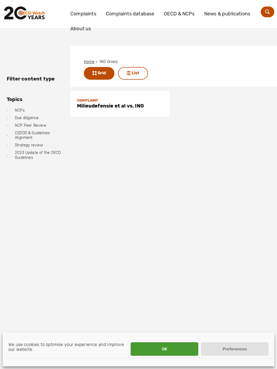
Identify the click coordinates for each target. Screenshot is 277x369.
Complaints (83, 14)
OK (164, 349)
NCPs (20, 110)
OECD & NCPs (179, 14)
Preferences (235, 349)
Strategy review (29, 145)
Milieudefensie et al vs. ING (110, 106)
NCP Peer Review (30, 125)
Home (89, 61)
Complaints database (130, 14)
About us (80, 29)
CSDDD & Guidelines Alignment (32, 135)
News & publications (227, 14)
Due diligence (27, 118)
